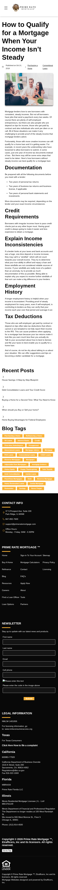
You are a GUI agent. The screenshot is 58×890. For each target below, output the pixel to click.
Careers (5, 590)
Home (4, 555)
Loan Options (8, 604)
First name (7, 637)
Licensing (47, 569)
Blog (4, 576)
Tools (22, 597)
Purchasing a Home (33, 67)
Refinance (6, 569)
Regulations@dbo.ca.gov (13, 770)
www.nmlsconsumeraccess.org (18, 729)
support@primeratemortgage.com (20, 524)
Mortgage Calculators (30, 562)
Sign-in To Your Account (31, 555)
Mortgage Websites (10, 880)
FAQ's (23, 576)
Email (5, 659)
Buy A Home (7, 562)
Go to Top (7, 851)
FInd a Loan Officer (10, 597)
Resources (7, 583)
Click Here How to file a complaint (20, 745)
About (23, 590)
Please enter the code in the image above (21, 685)
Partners (24, 604)
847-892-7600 (11, 519)
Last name (7, 648)
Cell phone (7, 670)
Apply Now (25, 583)
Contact (23, 569)
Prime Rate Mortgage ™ (38, 839)
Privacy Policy (49, 562)
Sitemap (46, 555)
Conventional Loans (48, 67)
